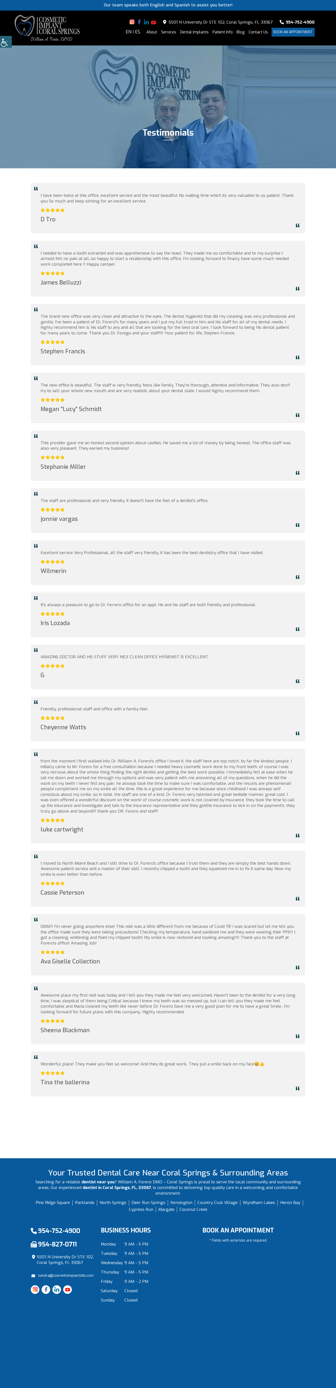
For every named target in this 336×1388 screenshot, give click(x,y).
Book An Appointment (293, 32)
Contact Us (258, 32)
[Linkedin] (146, 21)
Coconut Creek (193, 1209)
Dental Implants (194, 32)
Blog (241, 32)
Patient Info (223, 32)
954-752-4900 (300, 22)
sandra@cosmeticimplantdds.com (66, 1275)
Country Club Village (218, 1202)
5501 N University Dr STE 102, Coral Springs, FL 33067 (220, 22)
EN (128, 32)
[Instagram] (132, 21)
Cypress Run (141, 1209)
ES (137, 32)
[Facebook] (139, 21)
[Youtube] (153, 21)
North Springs (113, 1202)
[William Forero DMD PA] (47, 28)
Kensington (181, 1202)
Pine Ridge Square (53, 1202)
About (151, 32)
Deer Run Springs (148, 1202)
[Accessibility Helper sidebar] (6, 42)
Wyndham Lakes (259, 1202)
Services (168, 32)
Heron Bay (290, 1202)
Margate (166, 1209)
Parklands (84, 1202)
